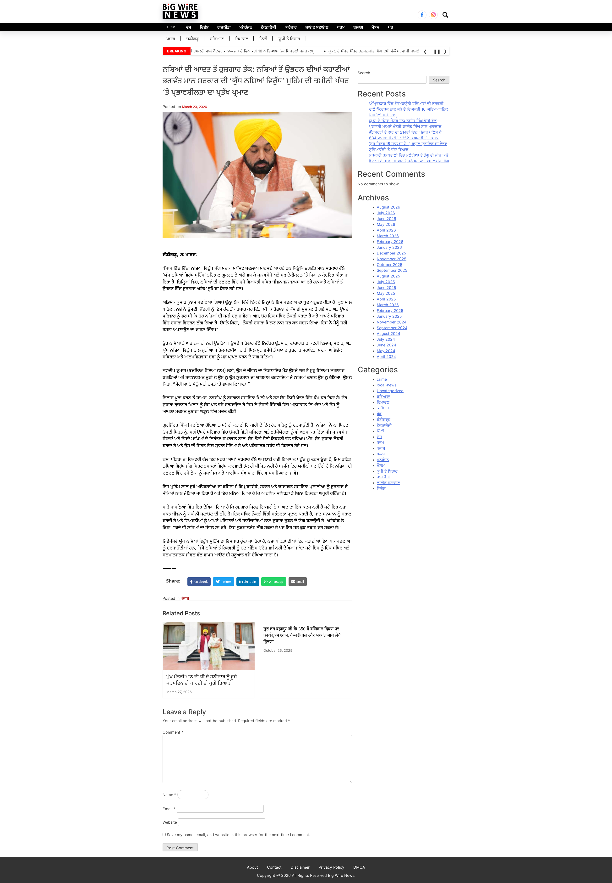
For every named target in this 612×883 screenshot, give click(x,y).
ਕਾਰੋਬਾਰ (291, 27)
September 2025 (392, 270)
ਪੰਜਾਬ (170, 39)
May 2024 (386, 350)
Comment (173, 732)
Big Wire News (341, 875)
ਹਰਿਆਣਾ (217, 39)
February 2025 (390, 310)
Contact (274, 867)
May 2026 (386, 224)
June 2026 (386, 218)
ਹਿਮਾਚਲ (241, 39)
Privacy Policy (331, 867)
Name (169, 794)
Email (169, 808)
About (252, 867)
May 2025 (386, 293)
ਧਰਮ (341, 27)
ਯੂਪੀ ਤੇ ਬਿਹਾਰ (289, 39)
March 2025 (388, 304)
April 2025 (386, 299)
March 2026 (388, 235)
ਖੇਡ (390, 27)
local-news (386, 385)
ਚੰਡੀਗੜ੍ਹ (192, 39)
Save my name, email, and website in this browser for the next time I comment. (238, 834)
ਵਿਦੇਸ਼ (204, 27)
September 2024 (392, 327)
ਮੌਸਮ (375, 27)
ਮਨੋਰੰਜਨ (245, 27)
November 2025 (391, 258)
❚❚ (436, 51)
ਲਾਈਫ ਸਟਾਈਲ (316, 27)
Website (170, 822)
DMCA (359, 867)
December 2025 (391, 253)
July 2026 (386, 212)
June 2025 (386, 287)
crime (382, 379)
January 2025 (389, 316)
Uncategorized (390, 390)
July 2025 (386, 281)
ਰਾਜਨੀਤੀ (224, 27)
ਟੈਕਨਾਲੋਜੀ (268, 27)
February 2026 (390, 241)
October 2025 (389, 264)
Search (364, 72)
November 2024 (391, 322)
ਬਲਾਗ (358, 27)
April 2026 (386, 230)
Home (172, 27)
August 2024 (388, 333)
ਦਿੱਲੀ (263, 39)
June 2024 (386, 345)
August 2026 (388, 207)
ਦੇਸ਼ (188, 27)
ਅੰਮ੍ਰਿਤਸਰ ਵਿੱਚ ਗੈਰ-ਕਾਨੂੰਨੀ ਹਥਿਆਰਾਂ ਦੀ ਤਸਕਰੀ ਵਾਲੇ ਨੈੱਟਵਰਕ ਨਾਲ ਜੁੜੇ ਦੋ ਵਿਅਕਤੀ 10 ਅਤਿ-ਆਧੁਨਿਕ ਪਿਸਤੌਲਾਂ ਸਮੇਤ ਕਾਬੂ (408, 109)
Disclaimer (300, 867)
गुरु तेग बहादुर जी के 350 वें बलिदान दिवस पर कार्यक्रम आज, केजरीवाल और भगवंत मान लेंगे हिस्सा (301, 635)
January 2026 (389, 247)
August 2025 (388, 276)
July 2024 (386, 339)
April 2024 (386, 356)
